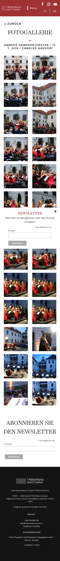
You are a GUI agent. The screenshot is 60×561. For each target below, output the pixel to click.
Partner (28, 540)
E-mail (12, 230)
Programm (18, 537)
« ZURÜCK (12, 24)
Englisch (29, 545)
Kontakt (35, 540)
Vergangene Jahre (45, 537)
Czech (36, 545)
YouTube (36, 526)
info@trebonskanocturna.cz (31, 523)
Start (11, 537)
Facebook (27, 526)
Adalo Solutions (40, 507)
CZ (45, 11)
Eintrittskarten (30, 537)
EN (54, 11)
